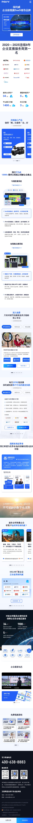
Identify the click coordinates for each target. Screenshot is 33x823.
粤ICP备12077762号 (20, 805)
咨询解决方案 (22, 427)
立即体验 (16, 35)
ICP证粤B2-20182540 (8, 805)
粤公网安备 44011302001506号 (12, 810)
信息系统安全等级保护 (8, 807)
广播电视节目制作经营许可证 (10, 812)
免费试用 (9, 365)
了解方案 (22, 365)
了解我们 (16, 514)
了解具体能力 (16, 185)
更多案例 (15, 601)
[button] (12, 372)
